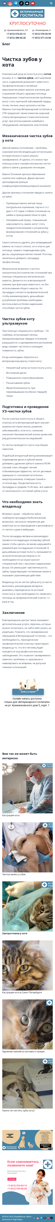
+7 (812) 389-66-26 (16, 37)
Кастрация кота (10, 815)
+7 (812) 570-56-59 (41, 33)
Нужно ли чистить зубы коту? (18, 1110)
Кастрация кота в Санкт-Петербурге (22, 992)
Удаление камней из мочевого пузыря (23, 1051)
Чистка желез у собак (14, 874)
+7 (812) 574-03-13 (16, 33)
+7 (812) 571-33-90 (41, 37)
